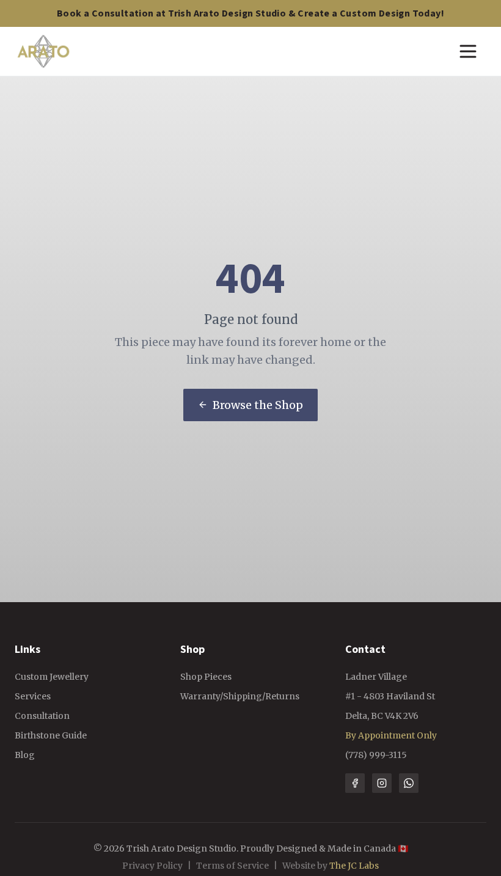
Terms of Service (232, 865)
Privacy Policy (152, 865)
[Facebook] (355, 783)
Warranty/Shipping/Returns (239, 696)
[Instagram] (382, 783)
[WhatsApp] (409, 783)
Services (33, 696)
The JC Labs (354, 865)
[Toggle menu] (468, 51)
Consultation (42, 715)
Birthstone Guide (51, 735)
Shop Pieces (206, 676)
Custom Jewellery (52, 676)
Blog (25, 754)
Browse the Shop (258, 405)
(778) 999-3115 (376, 754)
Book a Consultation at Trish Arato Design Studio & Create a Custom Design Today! (250, 13)
